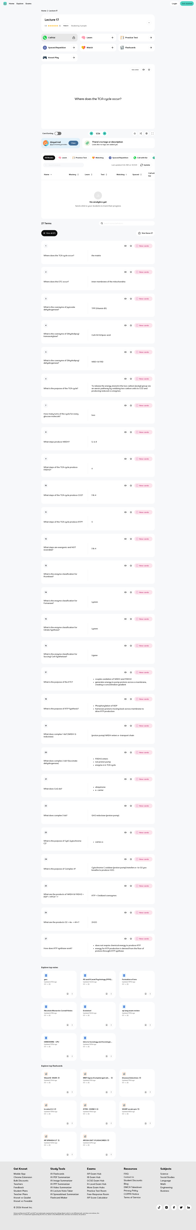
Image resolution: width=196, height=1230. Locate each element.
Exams (28, 3)
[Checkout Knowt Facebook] (174, 1207)
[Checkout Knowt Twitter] (181, 1207)
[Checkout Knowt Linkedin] (188, 1207)
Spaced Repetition (120, 158)
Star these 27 (147, 233)
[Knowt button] (149, 22)
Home (11, 3)
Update (147, 165)
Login (174, 3)
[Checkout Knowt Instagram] (166, 1207)
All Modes (49, 158)
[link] (59, 984)
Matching (100, 158)
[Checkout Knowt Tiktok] (159, 1207)
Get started (187, 3)
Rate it (66, 26)
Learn (64, 158)
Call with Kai (142, 158)
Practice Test (81, 158)
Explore (20, 3)
